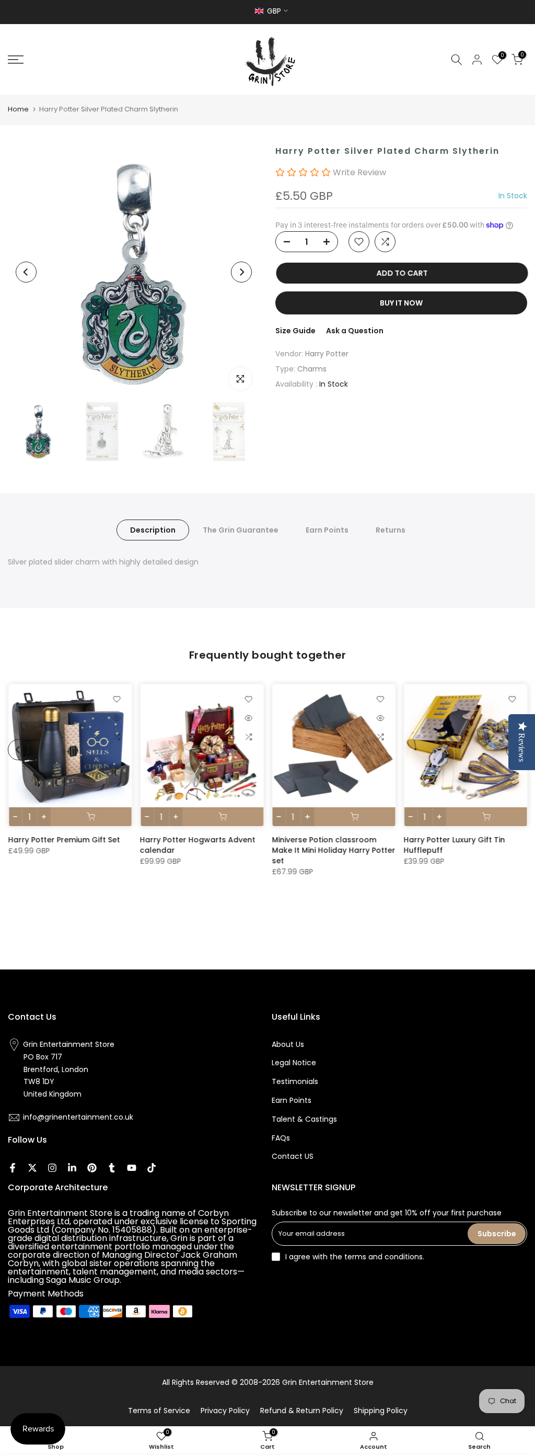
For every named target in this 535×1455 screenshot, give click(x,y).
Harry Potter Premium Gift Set (64, 839)
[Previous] (26, 272)
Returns (390, 529)
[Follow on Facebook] (12, 1167)
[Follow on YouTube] (131, 1167)
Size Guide (295, 330)
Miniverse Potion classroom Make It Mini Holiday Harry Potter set (333, 850)
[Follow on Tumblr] (112, 1167)
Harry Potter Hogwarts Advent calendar (197, 844)
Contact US (292, 1156)
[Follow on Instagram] (52, 1167)
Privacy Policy (225, 1410)
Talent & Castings (304, 1119)
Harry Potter (326, 353)
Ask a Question (354, 330)
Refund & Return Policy (301, 1410)
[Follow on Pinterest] (92, 1167)
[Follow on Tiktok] (151, 1167)
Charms (312, 369)
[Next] (241, 272)
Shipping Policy (381, 1410)
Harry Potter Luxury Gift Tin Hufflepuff (454, 844)
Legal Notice (294, 1062)
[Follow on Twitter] (32, 1167)
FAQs (281, 1138)
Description (153, 529)
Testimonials (295, 1081)
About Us (288, 1044)
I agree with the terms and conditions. (354, 1256)
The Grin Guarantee (240, 529)
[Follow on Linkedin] (72, 1167)
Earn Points (327, 529)
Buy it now (401, 303)
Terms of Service (159, 1410)
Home (18, 109)
